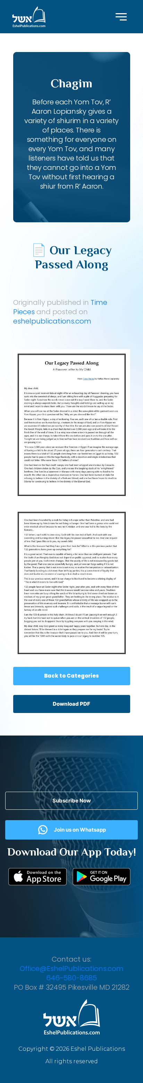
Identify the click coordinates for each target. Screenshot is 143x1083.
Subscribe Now (71, 800)
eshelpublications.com (52, 321)
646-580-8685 (71, 978)
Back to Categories (71, 675)
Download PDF (71, 703)
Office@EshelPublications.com (72, 968)
